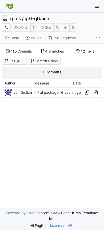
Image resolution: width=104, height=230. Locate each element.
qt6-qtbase (36, 18)
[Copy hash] (87, 92)
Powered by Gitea (20, 213)
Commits (21, 51)
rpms (15, 18)
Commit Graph (46, 61)
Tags (87, 51)
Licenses (57, 225)
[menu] (39, 225)
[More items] (98, 38)
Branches (54, 51)
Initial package (46, 92)
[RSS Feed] (6, 27)
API (70, 225)
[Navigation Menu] (96, 6)
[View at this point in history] (95, 92)
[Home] (10, 6)
